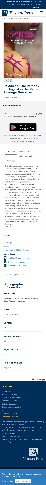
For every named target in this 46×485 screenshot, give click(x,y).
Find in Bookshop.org (17, 266)
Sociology (8, 243)
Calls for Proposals (9, 404)
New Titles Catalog (9, 394)
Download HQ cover (16, 262)
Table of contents (26, 152)
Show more (9, 227)
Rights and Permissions (11, 398)
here (17, 141)
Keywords (11, 161)
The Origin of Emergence (12, 433)
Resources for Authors (11, 401)
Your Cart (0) (38, 7)
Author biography (26, 156)
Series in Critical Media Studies (16, 250)
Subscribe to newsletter (11, 407)
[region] (23, 477)
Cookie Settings (7, 481)
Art (5, 239)
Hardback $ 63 (14, 135)
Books (11, 18)
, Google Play (37, 135)
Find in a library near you (18, 258)
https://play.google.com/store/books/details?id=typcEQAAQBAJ (23, 126)
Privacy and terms (9, 413)
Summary (11, 152)
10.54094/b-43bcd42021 (16, 275)
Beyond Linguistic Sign (11, 436)
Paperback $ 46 (27, 135)
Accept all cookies (23, 481)
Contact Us (6, 391)
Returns (5, 410)
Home (4, 18)
